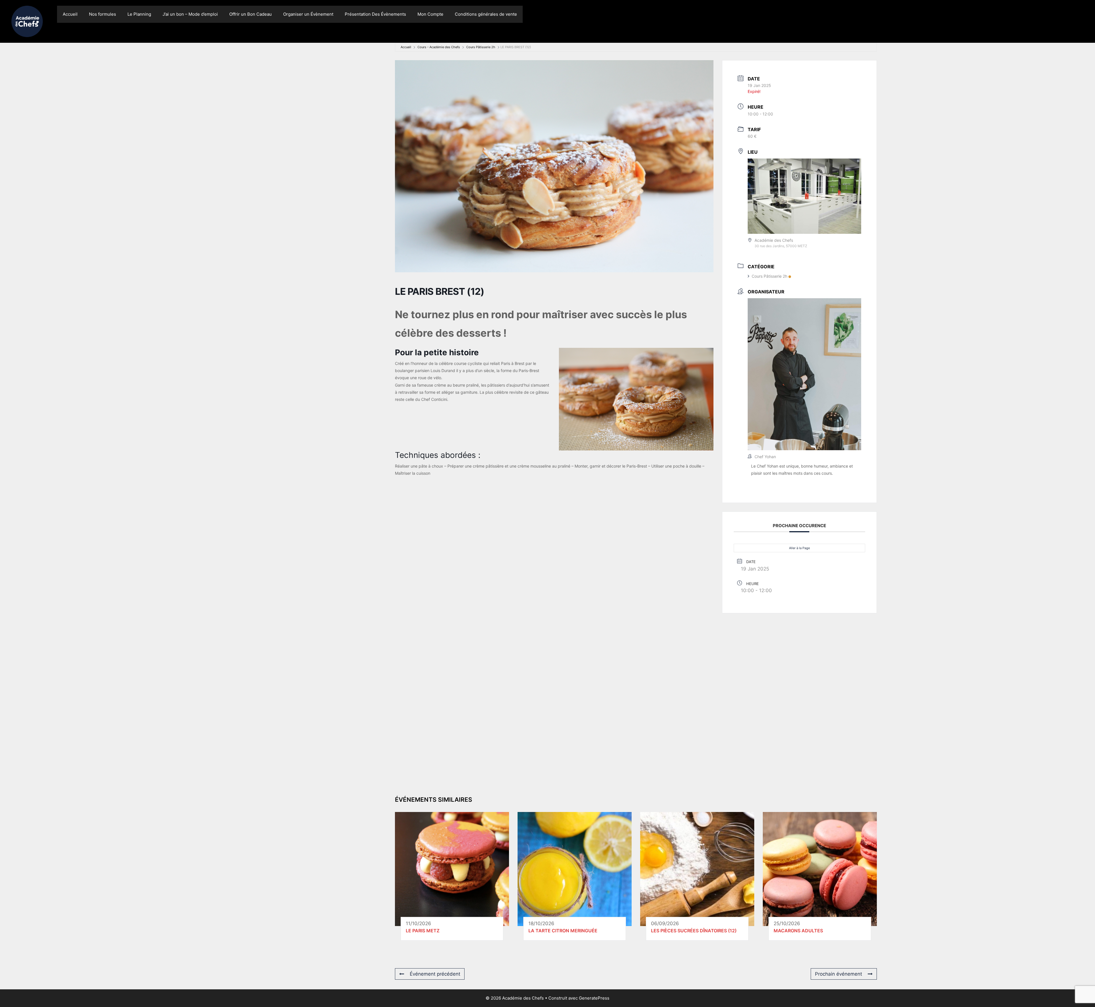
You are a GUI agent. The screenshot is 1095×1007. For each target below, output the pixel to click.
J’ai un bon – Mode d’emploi (190, 14)
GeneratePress (594, 998)
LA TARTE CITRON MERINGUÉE (562, 930)
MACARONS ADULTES (798, 930)
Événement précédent (435, 974)
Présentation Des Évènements (375, 14)
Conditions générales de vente (486, 14)
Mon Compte (430, 14)
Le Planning (139, 14)
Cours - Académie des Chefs (438, 47)
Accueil (70, 14)
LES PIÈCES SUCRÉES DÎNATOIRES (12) (694, 930)
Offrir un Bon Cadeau (250, 14)
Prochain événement (838, 974)
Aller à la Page (799, 548)
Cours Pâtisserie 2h (480, 47)
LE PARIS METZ (422, 930)
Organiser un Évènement (308, 14)
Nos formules (102, 14)
